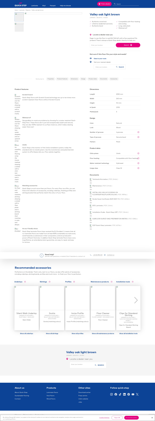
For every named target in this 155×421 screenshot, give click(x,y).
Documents (103, 79)
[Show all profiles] (74, 282)
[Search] (115, 4)
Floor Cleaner (103, 313)
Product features (62, 79)
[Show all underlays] (25, 282)
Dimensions (74, 79)
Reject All (117, 417)
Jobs (80, 402)
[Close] (152, 418)
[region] (77, 418)
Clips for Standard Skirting (128, 314)
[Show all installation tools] (132, 282)
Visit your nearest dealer (102, 62)
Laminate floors (52, 392)
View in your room (100, 58)
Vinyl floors (50, 395)
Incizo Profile (77, 313)
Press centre (82, 395)
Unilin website (83, 399)
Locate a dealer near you (81, 359)
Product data (93, 79)
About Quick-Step (21, 392)
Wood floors (51, 399)
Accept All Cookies (131, 417)
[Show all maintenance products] (111, 282)
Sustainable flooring (22, 395)
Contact (18, 399)
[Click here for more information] (138, 132)
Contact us (110, 255)
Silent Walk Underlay (26, 313)
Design (83, 79)
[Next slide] (136, 299)
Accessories (113, 79)
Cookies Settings (104, 417)
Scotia (52, 313)
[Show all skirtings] (49, 282)
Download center (84, 392)
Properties (51, 79)
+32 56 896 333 (97, 255)
